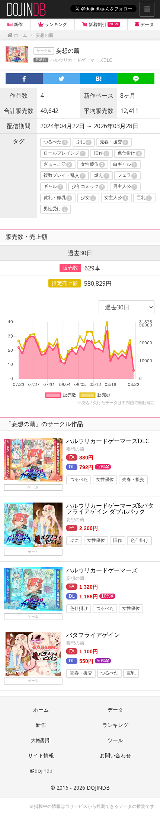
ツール (115, 740)
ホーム (41, 709)
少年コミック (87, 186)
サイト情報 (41, 755)
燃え (101, 175)
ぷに (83, 142)
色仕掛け (129, 153)
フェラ (126, 175)
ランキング (115, 724)
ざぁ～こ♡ (57, 164)
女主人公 (115, 198)
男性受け (55, 209)
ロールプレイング (64, 153)
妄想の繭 (75, 449)
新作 (41, 724)
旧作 (101, 153)
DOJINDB (98, 787)
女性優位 (92, 164)
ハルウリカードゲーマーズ (102, 570)
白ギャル (124, 164)
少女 (87, 198)
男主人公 (124, 186)
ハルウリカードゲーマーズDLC (81, 60)
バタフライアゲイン (93, 635)
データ (115, 709)
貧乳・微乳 (57, 198)
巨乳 (143, 198)
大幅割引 (41, 740)
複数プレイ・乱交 (64, 175)
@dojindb (41, 770)
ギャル (52, 186)
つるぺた (55, 142)
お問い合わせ (115, 755)
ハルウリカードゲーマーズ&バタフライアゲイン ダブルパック (110, 508)
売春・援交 (113, 142)
